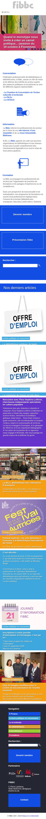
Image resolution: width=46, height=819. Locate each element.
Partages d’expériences (12, 532)
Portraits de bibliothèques (13, 477)
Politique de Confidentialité (30, 816)
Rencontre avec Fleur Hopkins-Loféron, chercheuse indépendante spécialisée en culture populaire (22, 402)
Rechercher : (14, 741)
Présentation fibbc (22, 240)
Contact (24, 800)
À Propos (13, 714)
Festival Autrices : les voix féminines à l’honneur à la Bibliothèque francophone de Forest (23, 540)
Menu (6, 12)
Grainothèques (15, 731)
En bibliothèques (16, 727)
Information (8, 124)
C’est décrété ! (10, 552)
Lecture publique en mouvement (15, 338)
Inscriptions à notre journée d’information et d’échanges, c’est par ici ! (22, 635)
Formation (8, 175)
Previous (3, 33)
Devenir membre (22, 214)
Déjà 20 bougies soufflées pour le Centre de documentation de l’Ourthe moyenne (21, 688)
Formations (14, 735)
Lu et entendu (15, 722)
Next (42, 33)
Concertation (9, 73)
